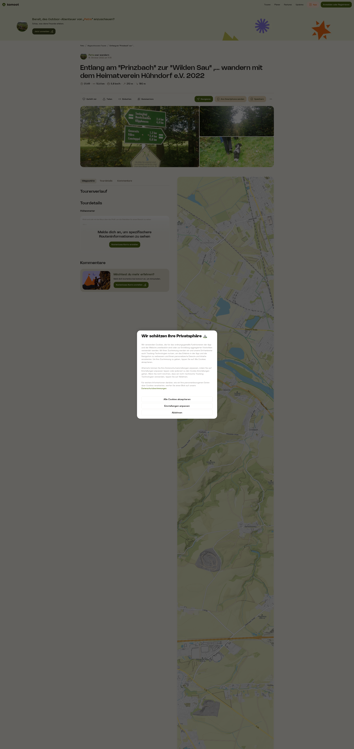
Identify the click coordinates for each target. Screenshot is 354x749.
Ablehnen (177, 412)
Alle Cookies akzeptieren (177, 399)
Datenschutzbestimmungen (153, 388)
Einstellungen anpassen (177, 406)
